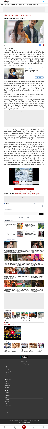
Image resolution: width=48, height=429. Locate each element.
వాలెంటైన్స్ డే (7, 416)
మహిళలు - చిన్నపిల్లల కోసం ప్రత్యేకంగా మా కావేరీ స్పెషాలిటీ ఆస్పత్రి (7, 350)
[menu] (2, 2)
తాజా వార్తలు (8, 310)
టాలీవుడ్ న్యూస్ (7, 385)
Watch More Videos (9, 324)
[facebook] (20, 364)
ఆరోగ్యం (20, 4)
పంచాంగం (7, 4)
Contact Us (31, 420)
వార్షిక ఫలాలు (7, 403)
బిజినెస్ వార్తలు (7, 375)
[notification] (46, 1)
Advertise (20, 420)
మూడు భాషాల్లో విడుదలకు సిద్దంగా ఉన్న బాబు (24, 191)
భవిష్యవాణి (29, 4)
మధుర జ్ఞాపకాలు (8, 412)
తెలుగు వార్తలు (18, 193)
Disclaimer (25, 420)
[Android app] (24, 357)
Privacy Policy (36, 420)
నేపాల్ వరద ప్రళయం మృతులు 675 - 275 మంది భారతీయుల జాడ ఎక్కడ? (41, 319)
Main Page (11, 420)
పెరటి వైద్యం (7, 392)
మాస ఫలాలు (7, 401)
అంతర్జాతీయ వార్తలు (8, 371)
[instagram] (28, 364)
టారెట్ (6, 407)
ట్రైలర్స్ (16, 14)
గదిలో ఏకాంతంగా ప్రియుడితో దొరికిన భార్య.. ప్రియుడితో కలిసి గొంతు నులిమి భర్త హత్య (7, 319)
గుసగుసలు (7, 381)
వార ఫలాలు (7, 399)
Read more (16, 182)
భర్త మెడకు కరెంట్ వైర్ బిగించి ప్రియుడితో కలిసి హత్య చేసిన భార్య (32, 319)
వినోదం (5, 14)
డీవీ (9, 44)
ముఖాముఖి (7, 383)
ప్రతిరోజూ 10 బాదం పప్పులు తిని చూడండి (33, 350)
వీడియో (7, 322)
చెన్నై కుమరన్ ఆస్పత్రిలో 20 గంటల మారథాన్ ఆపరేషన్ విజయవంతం (24, 350)
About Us (16, 420)
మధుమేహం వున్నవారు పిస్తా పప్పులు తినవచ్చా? (15, 350)
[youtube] (25, 364)
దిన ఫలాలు (7, 397)
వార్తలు (2, 4)
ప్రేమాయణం (35, 4)
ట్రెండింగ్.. (39, 193)
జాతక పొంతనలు (8, 405)
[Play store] (44, 1)
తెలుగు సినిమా (14, 4)
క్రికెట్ (24, 4)
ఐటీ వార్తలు (7, 377)
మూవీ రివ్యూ (7, 387)
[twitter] (23, 364)
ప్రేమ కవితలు (7, 414)
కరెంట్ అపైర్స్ (7, 373)
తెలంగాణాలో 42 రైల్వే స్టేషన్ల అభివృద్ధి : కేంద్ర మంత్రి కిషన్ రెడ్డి (24, 319)
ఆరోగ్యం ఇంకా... (9, 342)
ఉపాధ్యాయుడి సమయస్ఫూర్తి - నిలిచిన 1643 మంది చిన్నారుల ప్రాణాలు (15, 319)
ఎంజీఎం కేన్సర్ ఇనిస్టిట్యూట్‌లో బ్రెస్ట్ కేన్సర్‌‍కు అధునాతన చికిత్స (41, 350)
